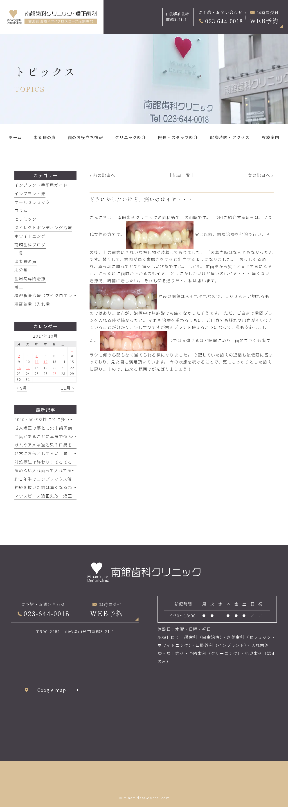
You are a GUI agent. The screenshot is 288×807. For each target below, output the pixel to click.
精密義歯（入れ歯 (32, 304)
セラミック (25, 219)
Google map (51, 690)
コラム (20, 210)
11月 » (67, 388)
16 (19, 367)
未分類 (21, 270)
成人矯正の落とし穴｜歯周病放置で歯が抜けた (61, 428)
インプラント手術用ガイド (41, 185)
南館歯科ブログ (30, 244)
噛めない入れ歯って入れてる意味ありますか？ (61, 470)
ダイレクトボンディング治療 (43, 227)
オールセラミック (32, 202)
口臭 (18, 253)
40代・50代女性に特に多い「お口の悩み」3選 (61, 419)
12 (45, 361)
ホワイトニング (30, 236)
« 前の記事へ (102, 175)
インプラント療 (29, 193)
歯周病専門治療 (30, 278)
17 (28, 367)
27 (54, 373)
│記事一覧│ (181, 175)
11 (37, 361)
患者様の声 (25, 261)
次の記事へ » (261, 175)
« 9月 (22, 388)
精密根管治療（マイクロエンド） (47, 295)
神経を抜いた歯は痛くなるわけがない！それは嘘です (67, 487)
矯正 (18, 287)
